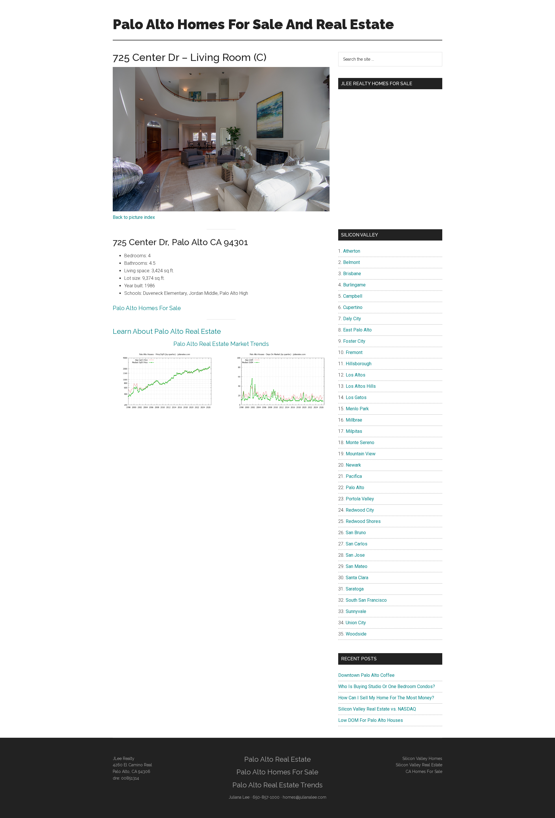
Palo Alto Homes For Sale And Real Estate (253, 24)
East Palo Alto (357, 330)
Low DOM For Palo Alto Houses (370, 720)
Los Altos (355, 375)
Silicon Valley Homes (422, 758)
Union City (356, 622)
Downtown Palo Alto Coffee (366, 675)
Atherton (351, 251)
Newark (353, 465)
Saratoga (355, 589)
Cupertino (352, 307)
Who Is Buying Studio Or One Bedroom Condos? (386, 686)
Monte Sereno (360, 442)
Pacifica (354, 476)
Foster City (354, 341)
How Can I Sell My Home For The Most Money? (386, 697)
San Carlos (356, 544)
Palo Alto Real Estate (277, 759)
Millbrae (354, 420)
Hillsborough (358, 363)
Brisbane (352, 273)
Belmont (351, 262)
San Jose (355, 555)
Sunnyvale (356, 611)
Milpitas (354, 431)
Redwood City (360, 510)
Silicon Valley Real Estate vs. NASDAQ (377, 709)
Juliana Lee (239, 797)
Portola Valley (360, 499)
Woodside (356, 634)
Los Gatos (356, 397)
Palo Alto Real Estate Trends (277, 785)
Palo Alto (355, 487)
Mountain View (360, 453)
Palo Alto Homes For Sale (147, 308)
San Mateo (356, 566)
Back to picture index (134, 217)
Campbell (352, 296)
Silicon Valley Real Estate (419, 765)
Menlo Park (357, 408)
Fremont (354, 352)
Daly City (352, 318)
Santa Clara (357, 577)
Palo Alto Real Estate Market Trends (221, 343)
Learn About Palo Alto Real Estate (167, 331)
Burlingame (354, 285)
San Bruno (356, 532)
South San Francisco (366, 600)
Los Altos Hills (361, 386)
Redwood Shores (363, 521)
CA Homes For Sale (424, 771)
